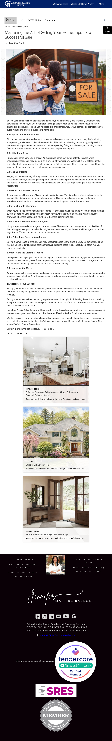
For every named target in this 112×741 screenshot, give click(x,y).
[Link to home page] (19, 4)
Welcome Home (60, 4)
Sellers (8, 26)
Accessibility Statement (87, 567)
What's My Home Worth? (84, 5)
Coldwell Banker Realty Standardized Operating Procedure (56, 624)
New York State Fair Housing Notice (57, 635)
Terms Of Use (83, 559)
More (103, 5)
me (16, 329)
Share (107, 32)
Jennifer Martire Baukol (59, 313)
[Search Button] (103, 20)
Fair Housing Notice (88, 571)
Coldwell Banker (23, 559)
